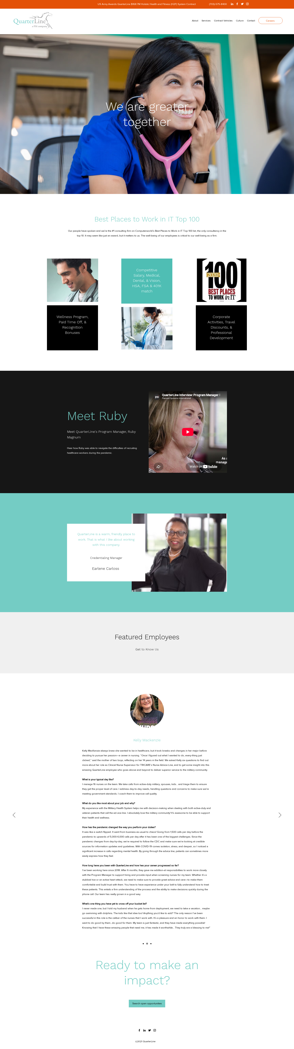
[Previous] (14, 815)
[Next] (280, 815)
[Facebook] (237, 4)
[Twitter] (242, 4)
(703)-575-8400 (218, 4)
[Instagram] (247, 4)
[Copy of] (146, 943)
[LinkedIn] (232, 4)
